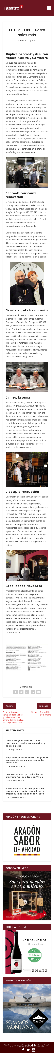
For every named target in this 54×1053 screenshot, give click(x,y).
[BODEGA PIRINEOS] (27, 895)
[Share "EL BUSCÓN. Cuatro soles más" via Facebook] (15, 692)
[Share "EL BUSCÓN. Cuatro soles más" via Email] (38, 692)
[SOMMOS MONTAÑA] (27, 1008)
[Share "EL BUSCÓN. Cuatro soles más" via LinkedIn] (33, 692)
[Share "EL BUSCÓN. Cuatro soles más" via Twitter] (21, 692)
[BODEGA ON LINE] (27, 952)
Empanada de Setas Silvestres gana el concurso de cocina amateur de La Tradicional (27, 760)
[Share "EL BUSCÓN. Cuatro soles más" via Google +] (27, 692)
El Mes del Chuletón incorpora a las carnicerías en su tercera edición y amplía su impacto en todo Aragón (25, 791)
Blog (34, 40)
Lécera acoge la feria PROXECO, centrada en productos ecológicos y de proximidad (26, 743)
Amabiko (32, 1045)
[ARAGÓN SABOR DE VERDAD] (27, 840)
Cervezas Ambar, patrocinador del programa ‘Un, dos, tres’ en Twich (24, 775)
